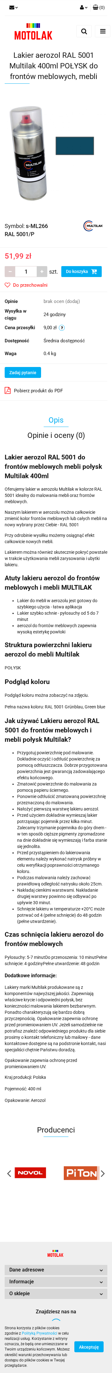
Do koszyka (77, 271)
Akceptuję (89, 1347)
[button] (98, 8)
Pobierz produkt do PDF (38, 391)
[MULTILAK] (93, 225)
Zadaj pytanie (22, 372)
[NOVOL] (30, 1173)
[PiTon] (81, 1173)
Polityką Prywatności (39, 1333)
